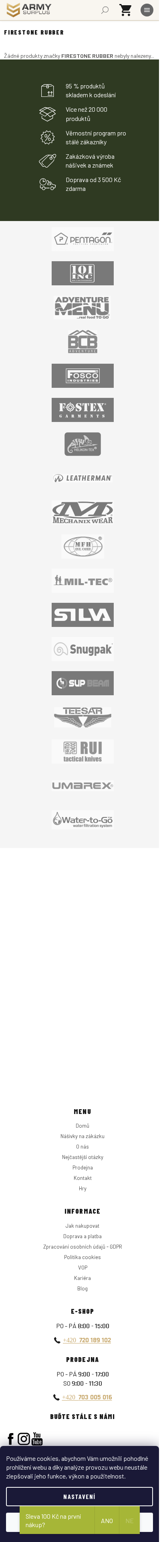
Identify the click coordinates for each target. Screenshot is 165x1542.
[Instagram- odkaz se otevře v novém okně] (23, 1439)
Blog (82, 1288)
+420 (87, 1339)
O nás (82, 1146)
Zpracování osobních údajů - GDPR (82, 1246)
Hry (83, 1188)
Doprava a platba (82, 1236)
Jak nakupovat (82, 1226)
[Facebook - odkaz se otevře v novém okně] (10, 1439)
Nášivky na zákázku (82, 1136)
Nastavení (79, 1496)
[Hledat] (105, 10)
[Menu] (147, 10)
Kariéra (82, 1278)
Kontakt (83, 1178)
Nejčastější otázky (82, 1157)
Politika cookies (82, 1257)
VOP (82, 1267)
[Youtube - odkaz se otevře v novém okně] (37, 1439)
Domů (82, 1125)
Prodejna (82, 1167)
